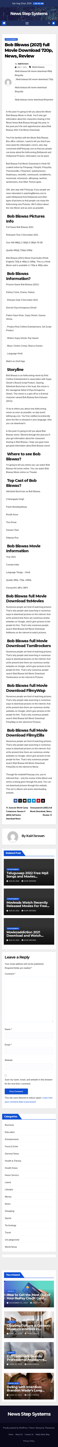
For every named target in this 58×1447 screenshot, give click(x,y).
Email (8, 1045)
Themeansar (49, 1428)
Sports (8, 1218)
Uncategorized (12, 1240)
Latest (8, 1182)
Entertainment (11, 39)
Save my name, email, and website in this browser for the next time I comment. (28, 1082)
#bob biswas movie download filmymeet (34, 100)
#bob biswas (38, 67)
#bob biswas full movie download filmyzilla (31, 89)
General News (12, 1154)
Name (8, 1029)
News (8, 1204)
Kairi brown (23, 64)
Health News (11, 1168)
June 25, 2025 (16, 1364)
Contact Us (29, 1434)
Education (10, 1132)
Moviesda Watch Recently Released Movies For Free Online (27, 906)
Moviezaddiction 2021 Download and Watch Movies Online (23, 935)
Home (11, 1434)
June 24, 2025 (16, 1395)
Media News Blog (42, 1434)
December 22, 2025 (18, 1303)
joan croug (39, 1303)
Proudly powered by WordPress (15, 1428)
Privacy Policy (29, 1441)
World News (11, 1247)
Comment (10, 974)
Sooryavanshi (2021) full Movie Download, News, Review (41, 811)
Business (9, 1125)
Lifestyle (9, 1189)
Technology (10, 1225)
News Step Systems (28, 13)
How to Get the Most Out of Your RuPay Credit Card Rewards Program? (28, 1298)
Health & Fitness (13, 1161)
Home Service (12, 1175)
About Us (19, 1434)
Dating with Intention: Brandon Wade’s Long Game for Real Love (24, 1390)
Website (9, 1060)
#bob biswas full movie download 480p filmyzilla (33, 73)
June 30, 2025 (16, 1334)
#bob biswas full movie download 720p (34, 79)
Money (8, 1197)
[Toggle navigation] (27, 23)
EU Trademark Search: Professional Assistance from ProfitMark (25, 1359)
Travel (8, 1232)
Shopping (9, 1211)
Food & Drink (11, 1146)
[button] (49, 23)
